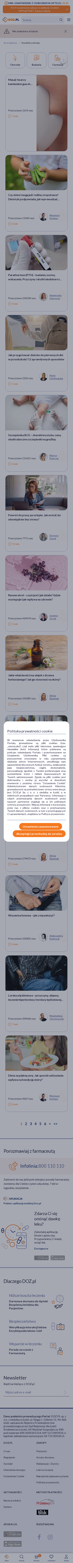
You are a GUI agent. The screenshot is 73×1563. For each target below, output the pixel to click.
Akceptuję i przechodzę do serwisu (39, 833)
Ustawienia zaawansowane (40, 826)
